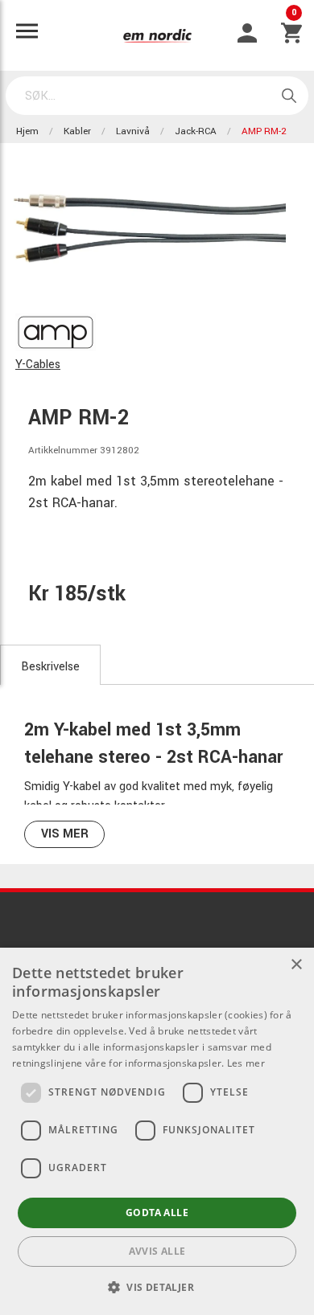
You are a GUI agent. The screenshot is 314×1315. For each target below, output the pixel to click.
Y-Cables (37, 364)
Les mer (246, 1063)
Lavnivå (133, 131)
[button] (157, 1287)
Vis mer (65, 833)
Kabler (77, 131)
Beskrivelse (50, 666)
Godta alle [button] (157, 1212)
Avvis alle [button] (157, 1251)
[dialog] (157, 1131)
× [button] (296, 965)
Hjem (27, 131)
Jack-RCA (196, 131)
